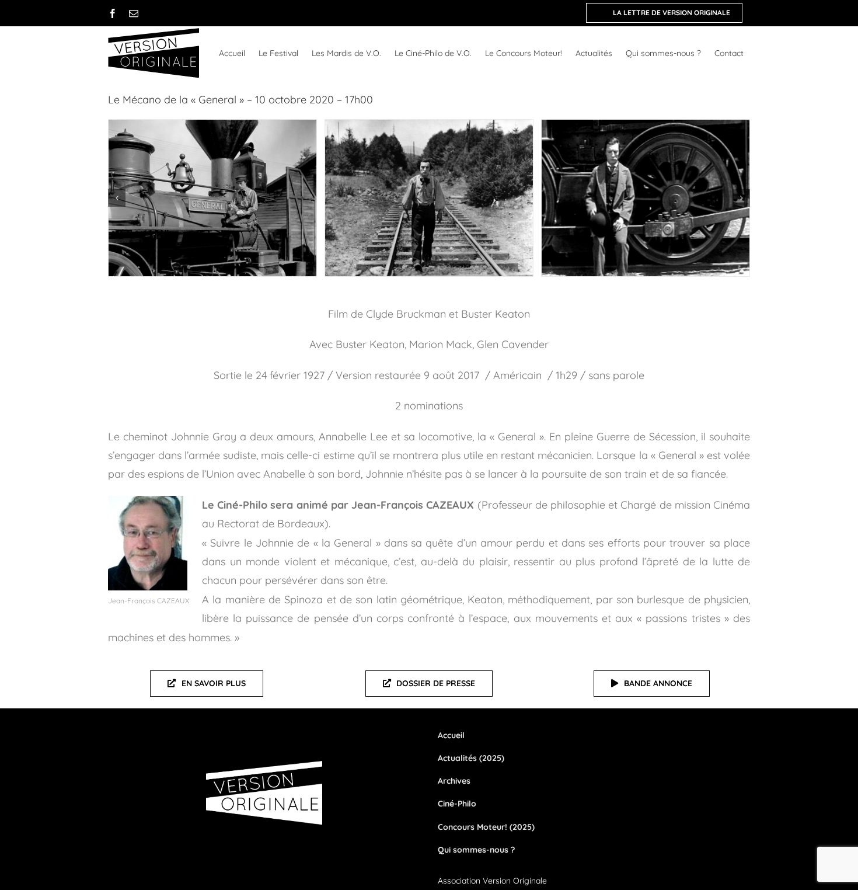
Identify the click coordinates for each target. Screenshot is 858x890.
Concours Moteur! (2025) (486, 827)
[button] (116, 198)
